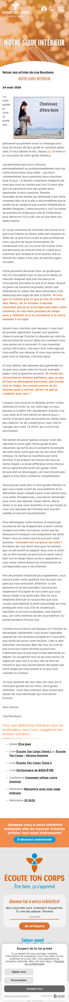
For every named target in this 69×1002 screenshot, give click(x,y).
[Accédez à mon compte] (45, 9)
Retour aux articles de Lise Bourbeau (28, 72)
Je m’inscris (34, 926)
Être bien (24, 744)
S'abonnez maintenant (34, 839)
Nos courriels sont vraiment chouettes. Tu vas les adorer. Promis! (34, 909)
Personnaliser (19, 980)
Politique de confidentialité (16, 996)
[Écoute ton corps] (16, 9)
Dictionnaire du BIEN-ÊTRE (35, 770)
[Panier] (52, 9)
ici (49, 151)
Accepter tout (35, 988)
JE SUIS (29, 800)
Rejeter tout (19, 971)
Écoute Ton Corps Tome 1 (33, 751)
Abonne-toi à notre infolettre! (34, 901)
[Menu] (61, 9)
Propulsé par (47, 995)
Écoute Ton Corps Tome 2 (34, 763)
